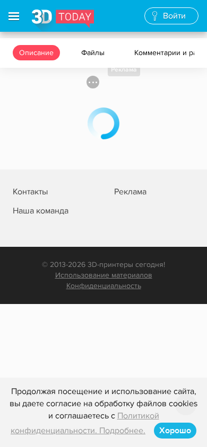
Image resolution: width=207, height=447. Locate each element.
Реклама (124, 70)
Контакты (30, 191)
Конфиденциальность (103, 285)
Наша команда (40, 210)
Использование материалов (103, 275)
